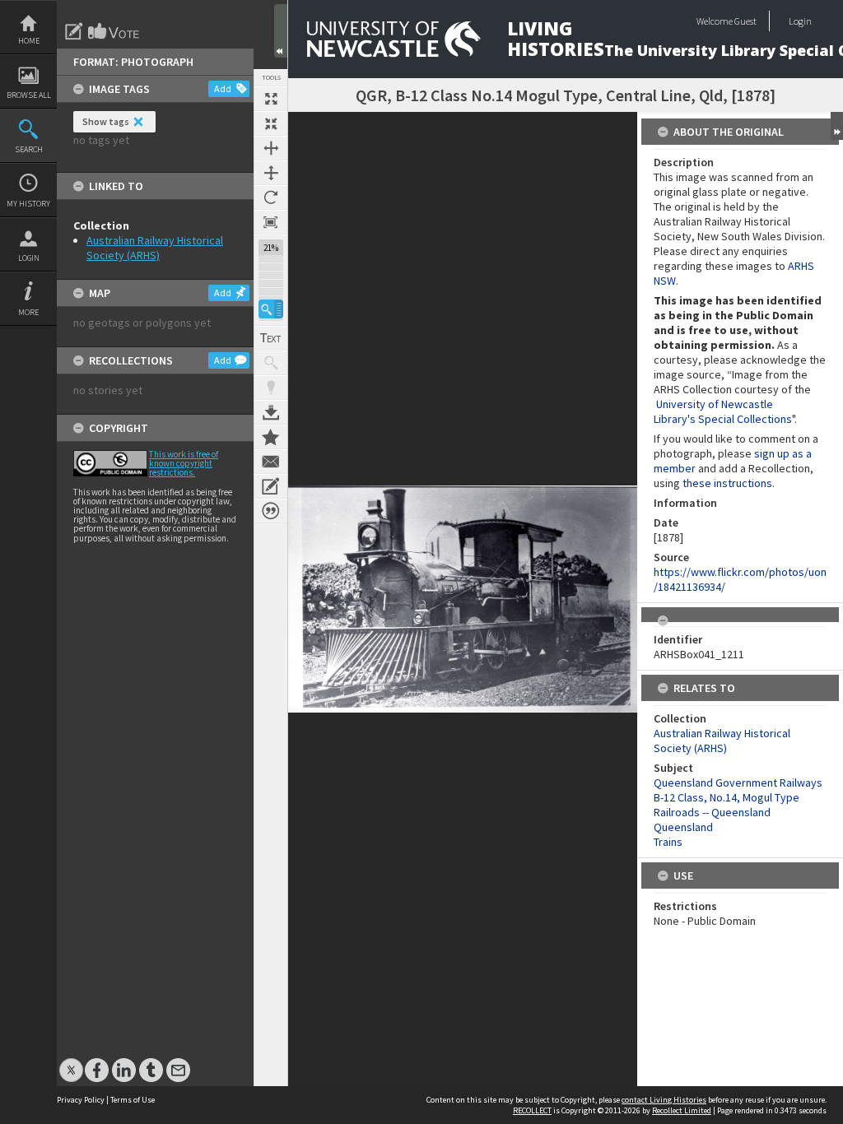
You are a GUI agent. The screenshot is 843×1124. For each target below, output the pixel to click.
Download (270, 412)
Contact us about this (270, 461)
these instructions (727, 483)
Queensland (683, 827)
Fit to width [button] (270, 148)
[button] (270, 309)
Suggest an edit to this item (74, 31)
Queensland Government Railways (738, 782)
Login (29, 258)
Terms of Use (132, 1099)
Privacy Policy (81, 1099)
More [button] (28, 312)
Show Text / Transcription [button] (270, 338)
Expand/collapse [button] (837, 126)
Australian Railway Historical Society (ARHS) (154, 247)
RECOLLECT (532, 1110)
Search (29, 149)
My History (28, 203)
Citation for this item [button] (270, 511)
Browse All (29, 95)
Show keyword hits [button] (270, 363)
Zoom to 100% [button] (270, 222)
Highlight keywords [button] (270, 387)
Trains (668, 841)
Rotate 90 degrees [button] (270, 197)
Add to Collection (270, 437)
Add (222, 88)
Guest (745, 21)
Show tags (105, 121)
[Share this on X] (71, 1062)
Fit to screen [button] (270, 123)
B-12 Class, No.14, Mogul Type (726, 797)
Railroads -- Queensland (712, 812)
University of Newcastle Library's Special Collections (723, 411)
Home (29, 40)
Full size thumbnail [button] (270, 98)
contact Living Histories (664, 1099)
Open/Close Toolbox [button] (280, 31)
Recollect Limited (681, 1110)
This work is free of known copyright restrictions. (183, 463)
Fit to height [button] (270, 172)
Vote (114, 31)
